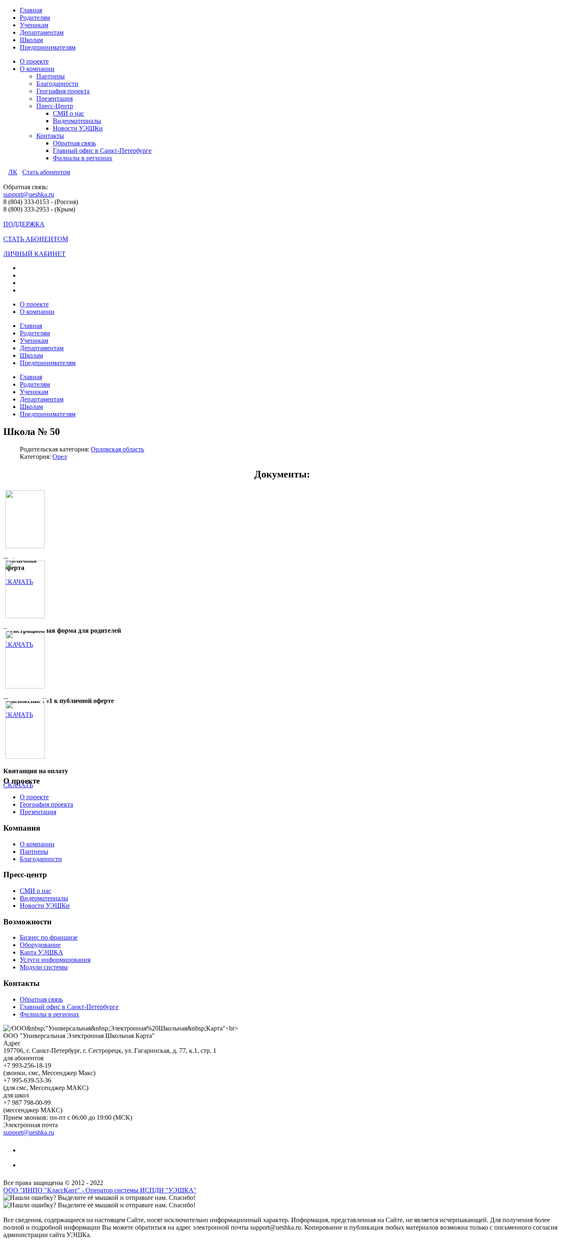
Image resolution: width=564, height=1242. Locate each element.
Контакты (50, 135)
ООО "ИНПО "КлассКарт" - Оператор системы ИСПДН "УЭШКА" (100, 1190)
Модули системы (44, 967)
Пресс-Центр (54, 105)
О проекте (34, 61)
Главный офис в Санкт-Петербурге (102, 150)
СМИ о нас (68, 113)
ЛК (12, 172)
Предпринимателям (48, 47)
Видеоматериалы (77, 120)
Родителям (35, 17)
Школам (31, 39)
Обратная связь (74, 143)
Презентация (54, 98)
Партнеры (50, 76)
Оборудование (40, 944)
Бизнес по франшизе (49, 937)
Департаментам (42, 32)
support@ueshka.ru (28, 194)
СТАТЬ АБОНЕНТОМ (35, 238)
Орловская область (117, 449)
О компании (37, 68)
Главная (31, 10)
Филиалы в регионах (82, 157)
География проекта (63, 91)
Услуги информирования (55, 959)
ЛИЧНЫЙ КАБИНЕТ (34, 253)
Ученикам (34, 24)
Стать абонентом (46, 172)
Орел (59, 456)
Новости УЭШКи (78, 128)
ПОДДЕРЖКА (24, 224)
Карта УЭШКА (41, 952)
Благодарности (57, 83)
